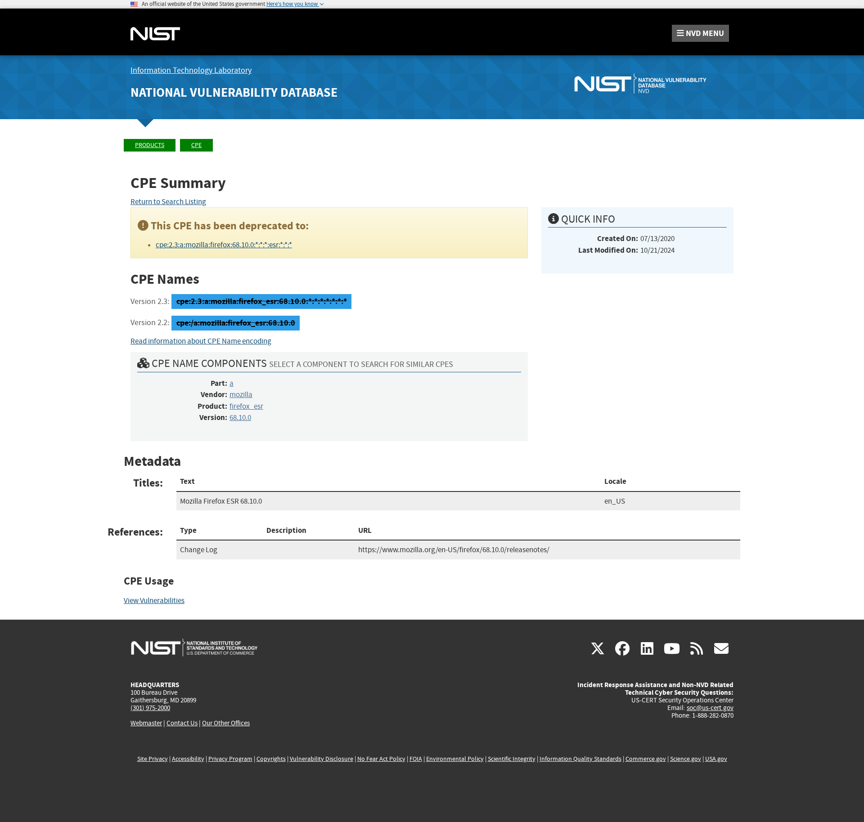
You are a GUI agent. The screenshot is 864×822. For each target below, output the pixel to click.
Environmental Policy (455, 759)
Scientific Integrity (512, 759)
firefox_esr (246, 406)
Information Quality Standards (580, 759)
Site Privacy (152, 759)
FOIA (416, 759)
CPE (196, 145)
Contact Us (182, 723)
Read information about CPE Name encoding (200, 341)
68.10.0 (240, 417)
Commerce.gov (646, 759)
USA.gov (716, 759)
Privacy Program (230, 759)
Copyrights (271, 759)
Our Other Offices (226, 723)
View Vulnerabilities (154, 600)
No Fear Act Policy (381, 759)
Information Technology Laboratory (191, 70)
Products (149, 145)
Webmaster (146, 723)
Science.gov (685, 759)
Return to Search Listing (168, 201)
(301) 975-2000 (150, 707)
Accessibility (188, 759)
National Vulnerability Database (234, 92)
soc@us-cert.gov (710, 707)
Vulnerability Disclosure (321, 759)
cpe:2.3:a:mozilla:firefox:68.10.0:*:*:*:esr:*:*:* (224, 245)
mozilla (241, 394)
